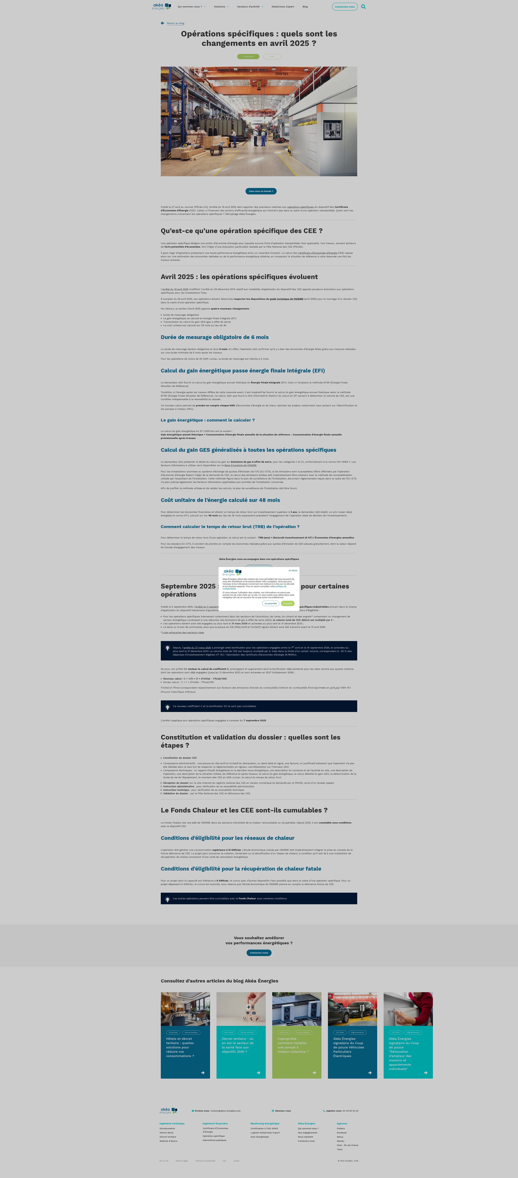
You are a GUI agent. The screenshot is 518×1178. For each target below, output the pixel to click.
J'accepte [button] (287, 603)
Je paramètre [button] (271, 603)
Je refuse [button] (293, 570)
